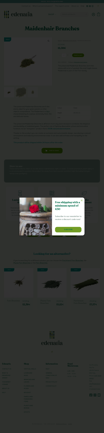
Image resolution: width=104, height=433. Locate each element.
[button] (81, 200)
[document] (52, 216)
